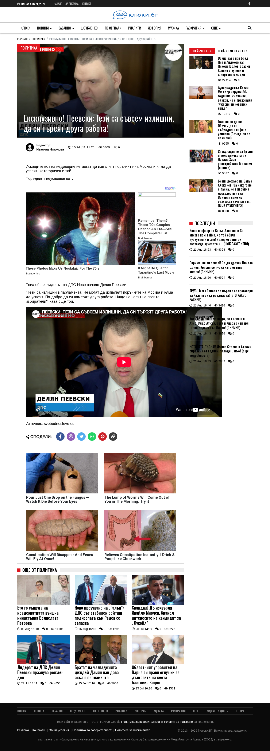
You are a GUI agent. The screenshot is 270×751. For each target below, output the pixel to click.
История (154, 28)
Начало (58, 3)
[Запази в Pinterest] (102, 436)
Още (214, 28)
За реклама (71, 3)
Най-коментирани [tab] (232, 51)
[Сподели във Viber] (71, 436)
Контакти (38, 730)
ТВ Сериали (113, 28)
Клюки (25, 28)
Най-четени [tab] (202, 51)
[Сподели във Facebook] (60, 436)
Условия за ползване (179, 721)
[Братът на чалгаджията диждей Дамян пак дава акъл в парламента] (101, 663)
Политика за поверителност (141, 721)
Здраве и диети (217, 711)
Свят (196, 711)
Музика (173, 28)
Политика (38, 38)
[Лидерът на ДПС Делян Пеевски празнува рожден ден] (43, 663)
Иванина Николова (50, 149)
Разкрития (193, 28)
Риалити (134, 28)
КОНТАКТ (86, 3)
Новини (43, 28)
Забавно (64, 28)
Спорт (240, 711)
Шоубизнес (89, 28)
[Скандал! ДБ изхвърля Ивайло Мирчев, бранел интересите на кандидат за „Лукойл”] (158, 603)
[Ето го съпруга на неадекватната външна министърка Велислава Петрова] (43, 603)
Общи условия (59, 730)
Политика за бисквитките (132, 730)
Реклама (23, 730)
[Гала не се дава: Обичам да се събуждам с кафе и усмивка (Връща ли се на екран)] (201, 132)
